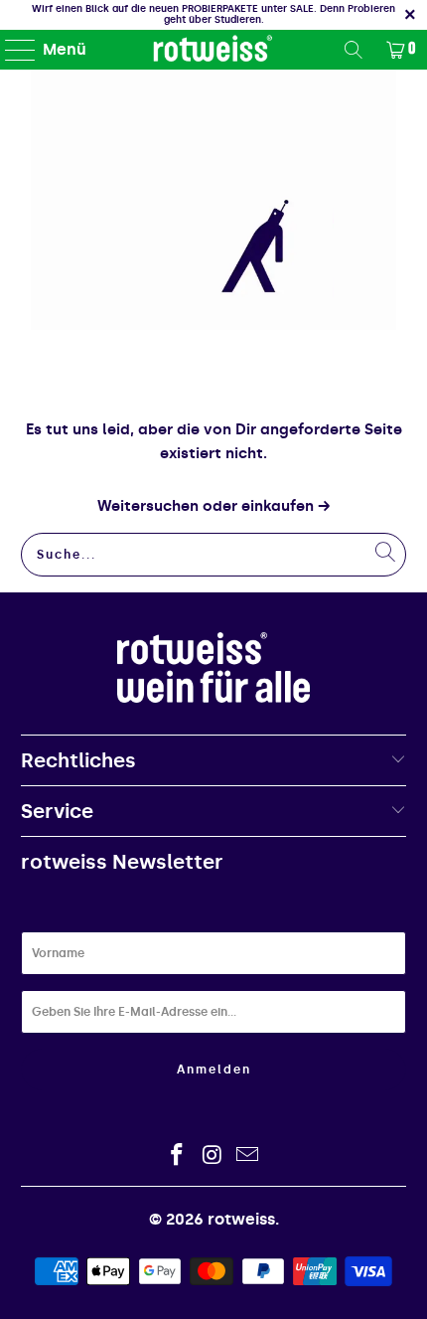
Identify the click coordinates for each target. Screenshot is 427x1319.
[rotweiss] (214, 50)
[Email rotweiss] (248, 1156)
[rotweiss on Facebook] (177, 1156)
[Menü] (11, 50)
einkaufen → (285, 506)
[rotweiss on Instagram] (212, 1156)
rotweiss (241, 1219)
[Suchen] (353, 50)
